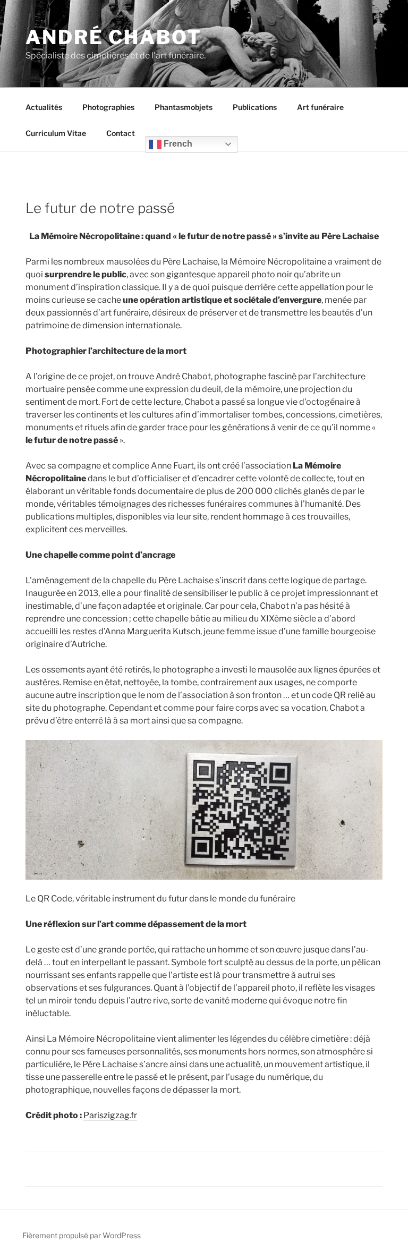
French (177, 143)
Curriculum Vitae (56, 133)
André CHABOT (114, 37)
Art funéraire (320, 107)
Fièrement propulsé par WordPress (81, 1235)
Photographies (108, 107)
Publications (255, 107)
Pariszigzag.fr (110, 1115)
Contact (120, 133)
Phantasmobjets (183, 107)
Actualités (44, 107)
